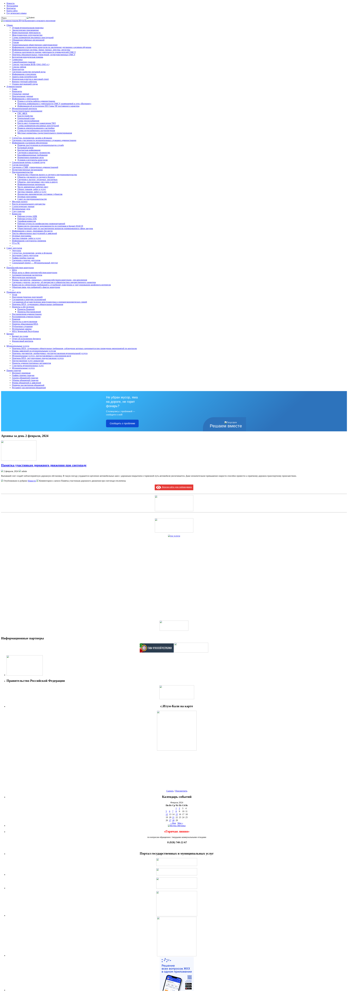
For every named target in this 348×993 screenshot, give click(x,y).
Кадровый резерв (25, 148)
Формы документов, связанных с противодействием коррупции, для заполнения (49, 280)
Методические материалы (24, 277)
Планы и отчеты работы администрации (36, 101)
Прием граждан (14, 370)
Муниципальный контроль (24, 108)
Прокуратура (18, 69)
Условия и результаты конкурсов (32, 160)
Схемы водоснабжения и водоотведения (36, 130)
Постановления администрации (27, 314)
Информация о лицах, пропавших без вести (32, 231)
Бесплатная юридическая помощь (27, 57)
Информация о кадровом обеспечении (30, 143)
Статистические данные (23, 206)
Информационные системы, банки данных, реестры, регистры (41, 50)
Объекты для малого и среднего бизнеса (36, 177)
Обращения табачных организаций (28, 40)
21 (173, 817)
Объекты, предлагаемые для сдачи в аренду (37, 182)
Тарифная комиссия (26, 221)
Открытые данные (20, 94)
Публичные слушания (22, 326)
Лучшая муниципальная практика (28, 28)
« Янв (173, 823)
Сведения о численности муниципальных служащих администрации (44, 140)
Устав (14, 294)
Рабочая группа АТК (27, 219)
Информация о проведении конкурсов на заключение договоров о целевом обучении (51, 47)
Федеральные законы (22, 329)
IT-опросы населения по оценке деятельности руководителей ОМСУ (44, 52)
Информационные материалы (31, 184)
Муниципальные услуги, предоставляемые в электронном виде (41, 356)
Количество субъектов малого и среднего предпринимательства (47, 174)
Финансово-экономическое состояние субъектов (39, 194)
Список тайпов (19, 67)
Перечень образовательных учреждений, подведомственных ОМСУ (43, 54)
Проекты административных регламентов (31, 363)
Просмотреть (181, 791)
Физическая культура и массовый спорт (30, 79)
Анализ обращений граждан (25, 378)
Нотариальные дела (21, 209)
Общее (10, 25)
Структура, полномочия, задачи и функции (32, 138)
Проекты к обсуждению (23, 307)
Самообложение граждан (23, 62)
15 (177, 814)
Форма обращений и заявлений (26, 383)
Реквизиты (17, 91)
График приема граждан (23, 375)
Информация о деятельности (25, 99)
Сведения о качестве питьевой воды (29, 72)
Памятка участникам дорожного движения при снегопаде (43, 465)
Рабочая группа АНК (27, 216)
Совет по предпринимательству (32, 199)
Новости (11, 3)
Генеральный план (26, 118)
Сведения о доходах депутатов (26, 260)
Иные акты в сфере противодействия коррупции (34, 272)
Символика (17, 59)
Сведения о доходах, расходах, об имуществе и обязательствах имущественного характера (54, 282)
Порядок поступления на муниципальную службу (40, 145)
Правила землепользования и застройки (36, 128)
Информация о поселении (24, 74)
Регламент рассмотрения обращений (29, 387)
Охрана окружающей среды (25, 84)
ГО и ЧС (16, 243)
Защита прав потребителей (24, 76)
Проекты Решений (26, 309)
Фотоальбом (12, 6)
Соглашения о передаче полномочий (29, 299)
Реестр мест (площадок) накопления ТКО (36, 123)
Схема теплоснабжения (28, 121)
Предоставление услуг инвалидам (28, 361)
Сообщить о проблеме (122, 423)
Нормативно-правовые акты (30, 157)
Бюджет (10, 334)
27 (170, 820)
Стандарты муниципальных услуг (28, 365)
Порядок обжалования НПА (25, 324)
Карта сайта (12, 11)
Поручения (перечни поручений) (27, 297)
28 (173, 820)
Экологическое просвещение (25, 30)
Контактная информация (28, 150)
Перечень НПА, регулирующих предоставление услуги (38, 358)
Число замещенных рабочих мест (32, 187)
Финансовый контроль (22, 341)
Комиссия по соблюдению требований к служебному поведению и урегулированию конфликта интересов (61, 285)
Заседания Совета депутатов (25, 255)
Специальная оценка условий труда (28, 162)
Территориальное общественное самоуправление (35, 45)
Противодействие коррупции (20, 267)
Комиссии (16, 214)
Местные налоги (19, 201)
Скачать (170, 791)
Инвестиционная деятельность (26, 32)
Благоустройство (25, 116)
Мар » (180, 823)
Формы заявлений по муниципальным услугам (34, 351)
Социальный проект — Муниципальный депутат (35, 263)
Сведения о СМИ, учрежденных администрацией (35, 167)
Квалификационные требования (32, 155)
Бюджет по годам (20, 336)
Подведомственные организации (27, 170)
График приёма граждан (23, 258)
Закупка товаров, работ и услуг (31, 192)
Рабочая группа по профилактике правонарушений (41, 223)
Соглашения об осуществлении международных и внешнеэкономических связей (49, 302)
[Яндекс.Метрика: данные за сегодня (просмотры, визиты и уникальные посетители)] (177, 825)
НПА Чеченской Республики (25, 331)
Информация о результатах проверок (29, 241)
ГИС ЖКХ (22, 113)
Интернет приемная (21, 373)
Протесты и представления (24, 321)
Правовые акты (14, 292)
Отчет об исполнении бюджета (26, 338)
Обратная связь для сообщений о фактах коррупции (36, 287)
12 (167, 814)
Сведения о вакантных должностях (33, 152)
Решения (16, 319)
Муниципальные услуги (18, 346)
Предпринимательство (22, 172)
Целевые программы (27, 196)
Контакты (11, 8)
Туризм (15, 42)
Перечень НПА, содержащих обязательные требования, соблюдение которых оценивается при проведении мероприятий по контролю (74, 348)
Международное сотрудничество (27, 35)
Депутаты (16, 250)
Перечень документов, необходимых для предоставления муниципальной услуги (50, 353)
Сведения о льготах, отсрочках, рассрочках (37, 179)
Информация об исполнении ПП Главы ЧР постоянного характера (48, 106)
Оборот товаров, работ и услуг (31, 189)
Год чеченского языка (17, 13)
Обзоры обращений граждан (25, 380)
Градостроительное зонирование (27, 111)
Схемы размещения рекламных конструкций (33, 37)
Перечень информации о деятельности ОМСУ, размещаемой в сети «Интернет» (54, 103)
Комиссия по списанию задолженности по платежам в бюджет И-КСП (50, 226)
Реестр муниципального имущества (28, 204)
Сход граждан (18, 211)
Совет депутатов (14, 248)
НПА (14, 270)
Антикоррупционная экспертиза (27, 275)
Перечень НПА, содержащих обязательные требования (37, 304)
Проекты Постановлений (29, 312)
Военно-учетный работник (24, 81)
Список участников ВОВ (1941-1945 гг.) (30, 64)
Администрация (14, 86)
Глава (14, 89)
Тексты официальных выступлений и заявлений (34, 233)
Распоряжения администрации (26, 316)
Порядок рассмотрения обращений (28, 385)
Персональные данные (22, 96)
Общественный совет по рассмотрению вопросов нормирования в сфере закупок (55, 228)
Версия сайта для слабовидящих (176, 487)
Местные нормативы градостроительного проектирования (44, 133)
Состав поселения (20, 165)
